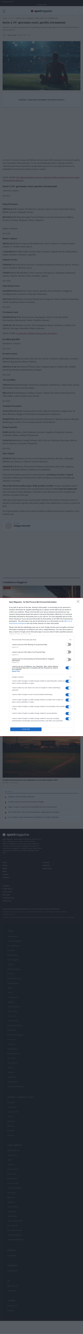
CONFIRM (26, 729)
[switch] (68, 644)
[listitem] (41, 640)
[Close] (79, 602)
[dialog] (41, 667)
